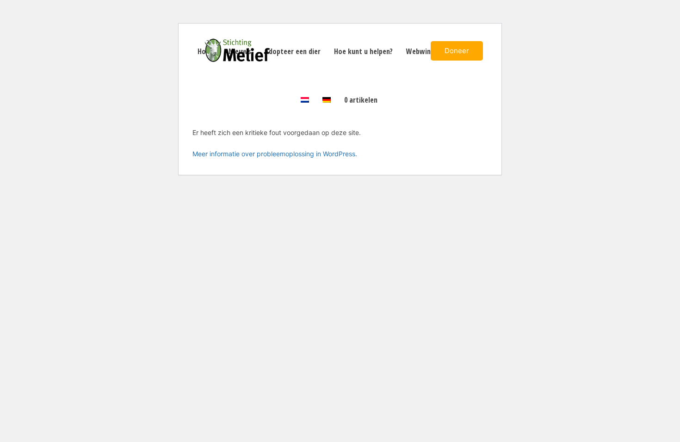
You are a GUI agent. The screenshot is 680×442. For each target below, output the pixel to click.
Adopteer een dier (293, 51)
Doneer (457, 50)
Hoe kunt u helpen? (363, 51)
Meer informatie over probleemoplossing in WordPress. (274, 154)
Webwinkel (423, 51)
